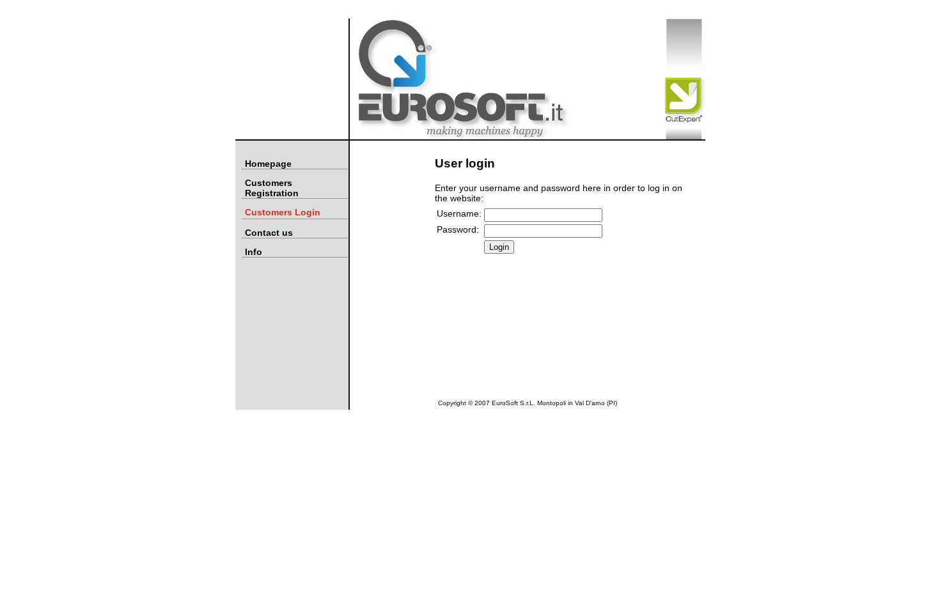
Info (253, 252)
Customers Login (282, 212)
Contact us (269, 233)
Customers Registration (272, 188)
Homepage (268, 164)
